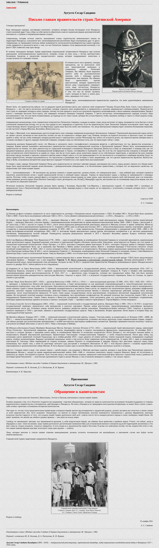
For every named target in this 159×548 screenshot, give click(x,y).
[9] (84, 186)
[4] (91, 138)
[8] (93, 179)
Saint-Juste (11, 2)
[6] (54, 179)
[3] (51, 127)
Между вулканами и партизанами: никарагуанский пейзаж (96, 260)
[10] (38, 188)
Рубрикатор (23, 2)
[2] (34, 127)
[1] (138, 109)
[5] (35, 144)
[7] (83, 179)
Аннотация (11, 7)
